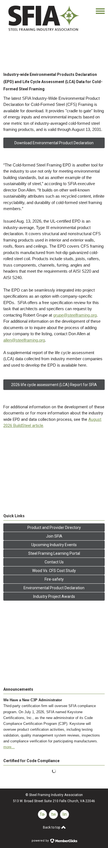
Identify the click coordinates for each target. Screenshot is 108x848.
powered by (41, 840)
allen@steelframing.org (24, 340)
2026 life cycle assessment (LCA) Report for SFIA (54, 384)
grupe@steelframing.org (75, 315)
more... (9, 747)
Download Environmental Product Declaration (54, 143)
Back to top (52, 827)
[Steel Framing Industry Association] (43, 31)
